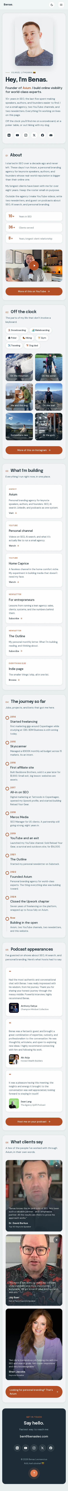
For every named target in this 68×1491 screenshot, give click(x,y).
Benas (8, 4)
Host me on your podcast (32, 1121)
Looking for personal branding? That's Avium (31, 1391)
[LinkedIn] (9, 135)
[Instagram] (25, 135)
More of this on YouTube (32, 291)
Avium (27, 88)
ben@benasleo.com (34, 1436)
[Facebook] (42, 135)
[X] (34, 135)
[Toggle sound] (56, 1165)
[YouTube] (17, 135)
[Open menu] (61, 5)
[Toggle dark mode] (52, 5)
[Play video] (34, 265)
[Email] (50, 135)
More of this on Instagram (32, 450)
